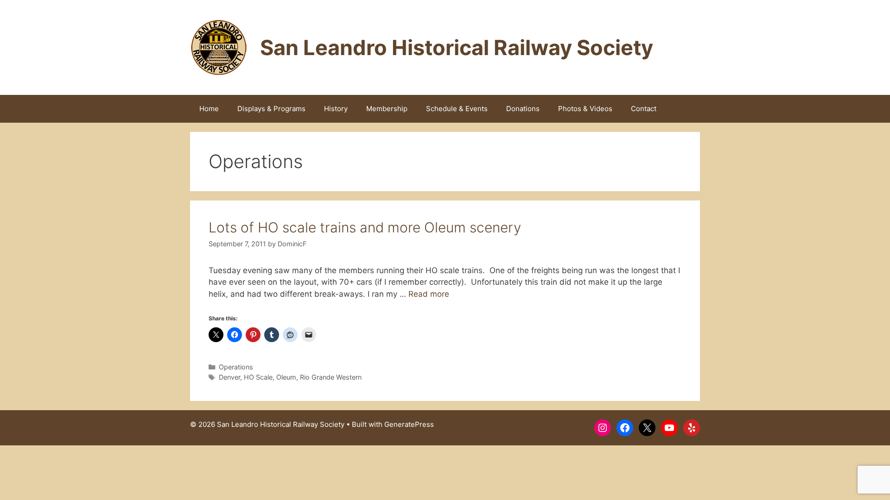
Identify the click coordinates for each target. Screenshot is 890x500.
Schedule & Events (457, 108)
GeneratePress (409, 424)
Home (209, 108)
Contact (643, 108)
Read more (428, 294)
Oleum (286, 377)
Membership (386, 108)
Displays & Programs (271, 108)
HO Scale (258, 377)
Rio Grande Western (331, 377)
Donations (523, 108)
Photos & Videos (585, 108)
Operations (236, 367)
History (336, 108)
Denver (229, 377)
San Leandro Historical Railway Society (456, 47)
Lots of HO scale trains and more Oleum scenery (365, 227)
